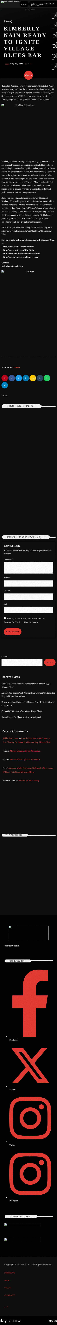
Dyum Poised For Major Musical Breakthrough (21, 717)
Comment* (8, 559)
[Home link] (10, 4)
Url (5, 604)
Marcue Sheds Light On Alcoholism (25, 751)
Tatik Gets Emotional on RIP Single (31, 871)
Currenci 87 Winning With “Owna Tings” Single (22, 711)
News (8, 21)
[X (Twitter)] (5, 1307)
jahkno (16, 367)
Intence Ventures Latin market (29, 884)
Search (4, 656)
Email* (7, 591)
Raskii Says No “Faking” (29, 781)
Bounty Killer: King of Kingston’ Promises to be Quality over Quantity (32, 858)
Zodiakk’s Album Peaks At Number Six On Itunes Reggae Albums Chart (26, 456)
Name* (7, 578)
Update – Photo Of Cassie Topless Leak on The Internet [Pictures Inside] (27, 845)
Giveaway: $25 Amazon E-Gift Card (31, 897)
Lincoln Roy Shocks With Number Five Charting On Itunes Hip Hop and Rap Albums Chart (26, 516)
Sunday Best (11, 816)
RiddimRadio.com (10, 738)
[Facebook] (7, 1307)
